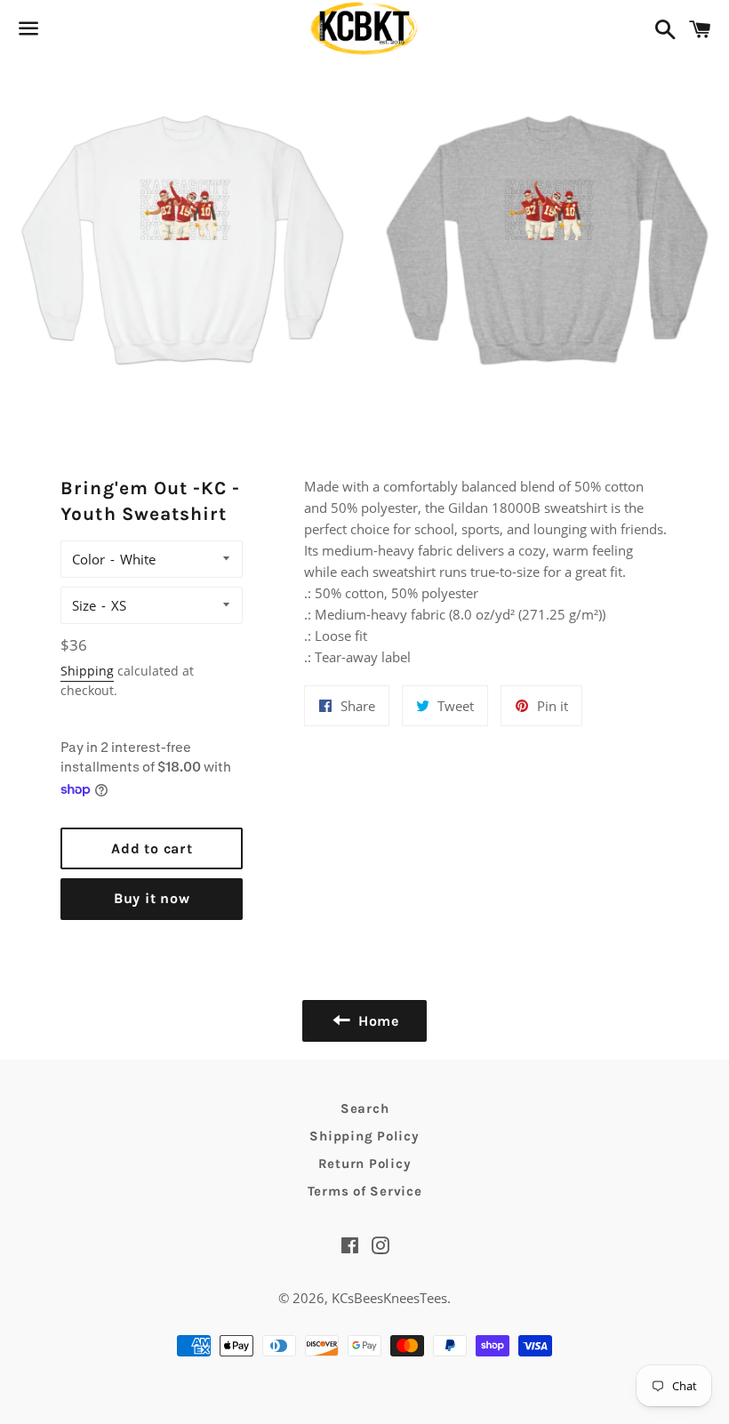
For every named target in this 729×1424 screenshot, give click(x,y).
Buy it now (152, 898)
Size (84, 605)
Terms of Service (365, 1191)
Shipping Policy (364, 1136)
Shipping (87, 670)
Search (364, 1108)
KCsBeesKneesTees (389, 1298)
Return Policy (365, 1164)
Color (88, 559)
